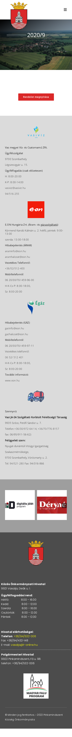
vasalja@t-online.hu (24, 645)
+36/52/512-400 (15, 268)
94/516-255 (12, 193)
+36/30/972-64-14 (25, 428)
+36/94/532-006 (25, 636)
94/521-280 (17, 463)
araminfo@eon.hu (15, 251)
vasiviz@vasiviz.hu (15, 188)
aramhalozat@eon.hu (17, 256)
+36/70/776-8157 (48, 428)
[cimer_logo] (19, 3)
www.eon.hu (12, 380)
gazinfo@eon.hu (14, 328)
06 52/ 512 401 (14, 357)
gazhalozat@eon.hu (16, 334)
